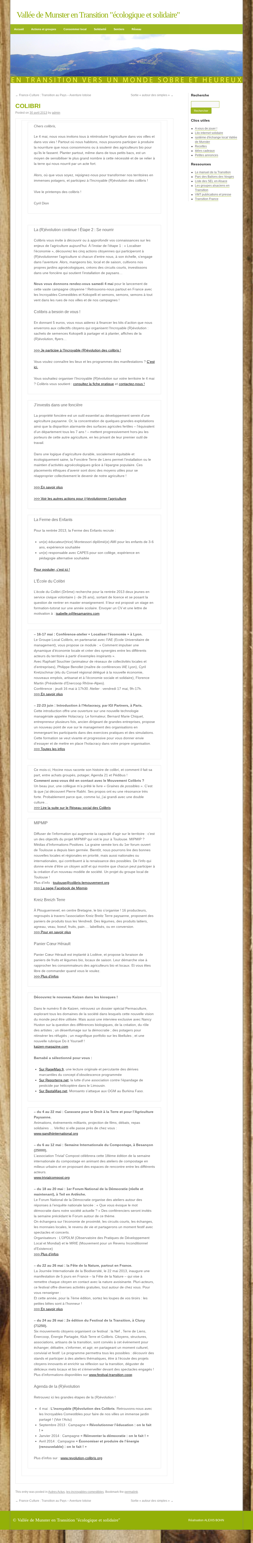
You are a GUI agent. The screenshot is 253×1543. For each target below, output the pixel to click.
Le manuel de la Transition (213, 171)
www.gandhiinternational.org (56, 1132)
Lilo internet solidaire (209, 131)
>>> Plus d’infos (46, 975)
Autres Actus (56, 1490)
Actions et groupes (43, 28)
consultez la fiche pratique (93, 383)
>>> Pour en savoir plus (52, 931)
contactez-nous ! (132, 383)
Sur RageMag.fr (51, 1068)
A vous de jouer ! (206, 127)
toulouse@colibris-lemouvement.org (81, 881)
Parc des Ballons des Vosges (214, 175)
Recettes (201, 145)
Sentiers (119, 28)
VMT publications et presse (213, 193)
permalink (131, 1490)
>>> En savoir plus (48, 486)
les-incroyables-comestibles (85, 1490)
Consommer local (74, 28)
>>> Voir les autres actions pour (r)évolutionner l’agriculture (80, 497)
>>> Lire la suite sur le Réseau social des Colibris (72, 806)
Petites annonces (206, 154)
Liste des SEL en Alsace (211, 180)
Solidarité (100, 28)
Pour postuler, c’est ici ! (52, 568)
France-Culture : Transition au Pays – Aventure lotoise (53, 94)
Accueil (19, 28)
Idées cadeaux (205, 149)
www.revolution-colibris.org (81, 1457)
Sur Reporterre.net (53, 1079)
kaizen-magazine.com (51, 1045)
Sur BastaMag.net (53, 1090)
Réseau (136, 28)
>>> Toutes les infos (49, 748)
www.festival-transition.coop (110, 1373)
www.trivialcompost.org (52, 1176)
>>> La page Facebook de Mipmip (60, 887)
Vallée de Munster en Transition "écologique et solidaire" (98, 14)
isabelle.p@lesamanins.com (78, 612)
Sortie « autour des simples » (152, 94)
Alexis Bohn (214, 1519)
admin (56, 111)
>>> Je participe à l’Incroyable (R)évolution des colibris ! (77, 349)
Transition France (206, 197)
